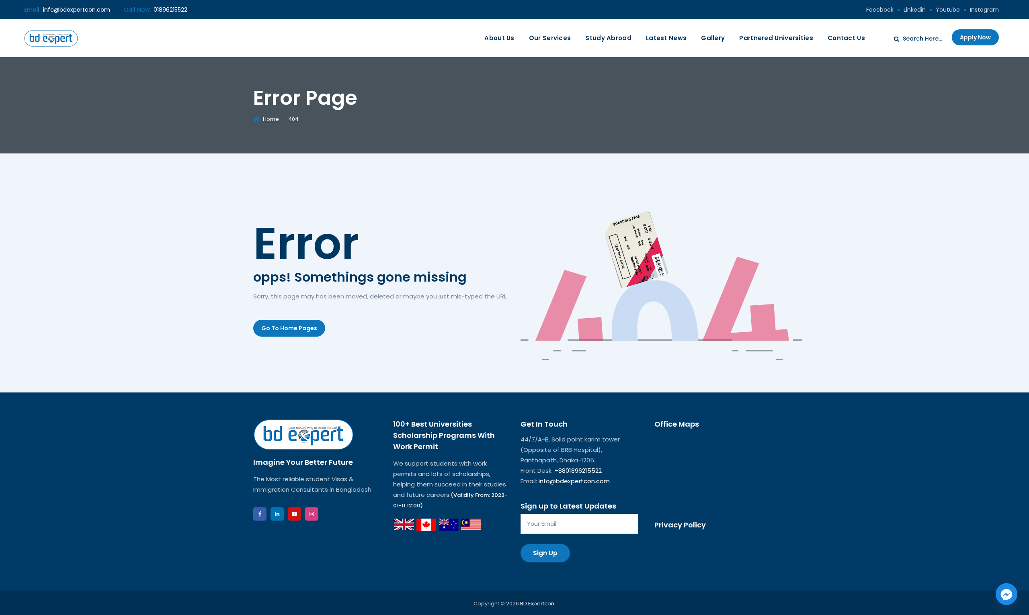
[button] (289, 328)
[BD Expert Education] (51, 38)
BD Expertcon (537, 603)
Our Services (550, 38)
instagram (984, 10)
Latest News (666, 38)
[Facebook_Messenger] (1006, 594)
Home (271, 119)
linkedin (915, 10)
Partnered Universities (776, 38)
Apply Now (975, 37)
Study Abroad (608, 38)
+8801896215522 (578, 470)
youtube (948, 10)
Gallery (713, 38)
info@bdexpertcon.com (76, 10)
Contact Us (846, 38)
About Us (499, 38)
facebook (880, 10)
